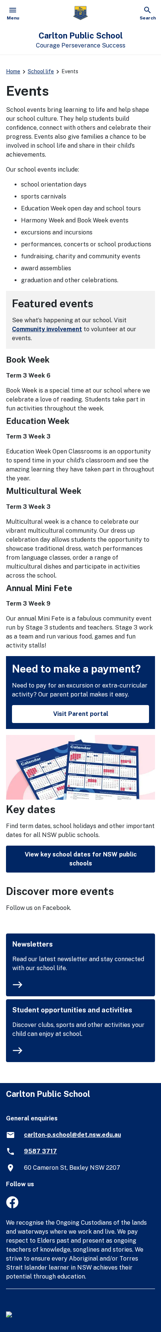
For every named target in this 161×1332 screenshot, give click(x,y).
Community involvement (47, 329)
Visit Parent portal (80, 713)
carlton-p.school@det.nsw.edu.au (72, 1134)
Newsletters (32, 944)
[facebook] (12, 1206)
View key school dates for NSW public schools (81, 859)
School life (41, 71)
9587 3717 (40, 1151)
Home (13, 71)
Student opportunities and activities (72, 1010)
